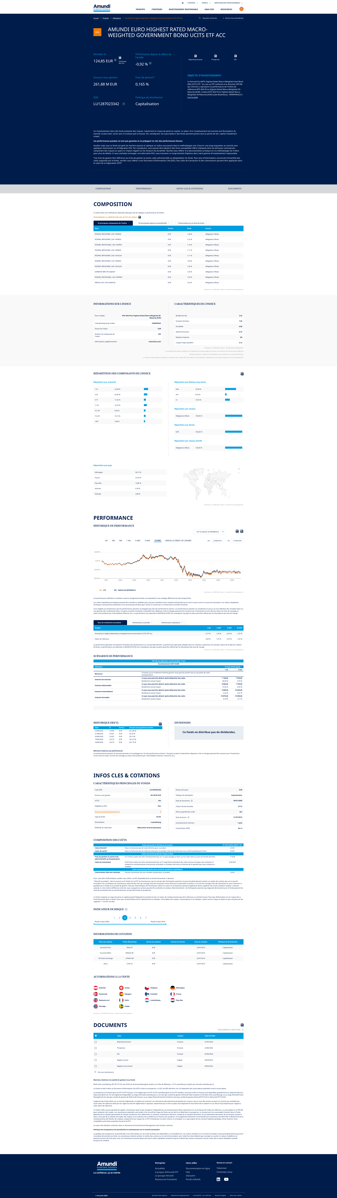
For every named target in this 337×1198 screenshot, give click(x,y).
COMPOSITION (103, 188)
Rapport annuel (123, 1060)
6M (120, 540)
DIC (118, 1054)
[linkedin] (218, 1179)
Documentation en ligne (198, 1168)
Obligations (117, 18)
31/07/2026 (208, 1042)
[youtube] (226, 1179)
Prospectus (121, 1048)
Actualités (160, 1168)
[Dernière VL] (115, 60)
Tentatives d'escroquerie (159, 1195)
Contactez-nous (224, 1171)
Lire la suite (192, 97)
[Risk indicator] (126, 909)
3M (113, 540)
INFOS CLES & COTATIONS (190, 188)
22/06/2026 (208, 1048)
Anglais (179, 1060)
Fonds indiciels (193, 1179)
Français (180, 1042)
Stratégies (157, 9)
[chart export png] (241, 532)
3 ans (137, 540)
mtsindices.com (155, 341)
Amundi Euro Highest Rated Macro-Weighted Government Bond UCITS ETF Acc (154, 18)
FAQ (188, 1172)
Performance (144, 188)
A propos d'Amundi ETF (166, 1172)
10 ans (158, 540)
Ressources (226, 9)
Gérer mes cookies (236, 1195)
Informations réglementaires (180, 1195)
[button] (233, 18)
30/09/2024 (208, 1060)
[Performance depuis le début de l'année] (150, 63)
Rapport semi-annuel (125, 1066)
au (229, 541)
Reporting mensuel (124, 1042)
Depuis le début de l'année (178, 540)
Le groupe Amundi (164, 1175)
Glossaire (190, 1175)
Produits (140, 9)
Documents (235, 188)
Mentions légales (220, 1195)
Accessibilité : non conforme (202, 1195)
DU (209, 541)
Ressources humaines (166, 1179)
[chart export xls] (237, 532)
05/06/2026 (208, 1054)
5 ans (147, 540)
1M (106, 540)
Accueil (96, 18)
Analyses (209, 9)
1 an (129, 540)
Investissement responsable (183, 9)
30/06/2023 (208, 1066)
